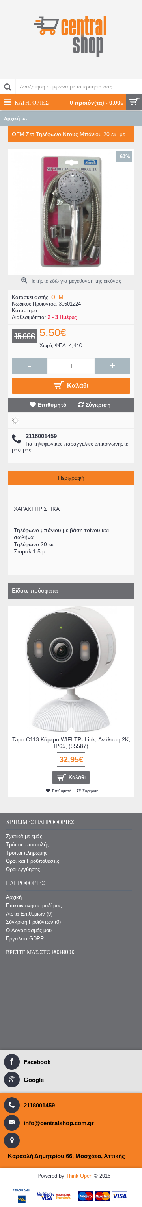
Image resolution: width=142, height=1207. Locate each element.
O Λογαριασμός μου (29, 930)
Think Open (79, 1176)
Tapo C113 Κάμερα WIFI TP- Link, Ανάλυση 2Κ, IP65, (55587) (71, 742)
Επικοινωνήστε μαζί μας (34, 905)
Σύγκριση (98, 405)
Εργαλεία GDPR (25, 939)
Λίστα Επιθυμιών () (29, 914)
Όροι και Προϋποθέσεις (32, 861)
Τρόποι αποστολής (27, 845)
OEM (57, 297)
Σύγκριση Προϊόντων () (33, 922)
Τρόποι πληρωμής (26, 853)
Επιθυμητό (52, 405)
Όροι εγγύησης (23, 869)
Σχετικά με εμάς (24, 836)
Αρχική (14, 897)
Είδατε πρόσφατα (35, 590)
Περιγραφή (71, 478)
